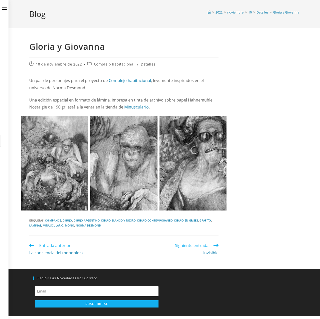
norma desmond (88, 225)
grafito (205, 220)
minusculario (53, 225)
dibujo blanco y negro (118, 220)
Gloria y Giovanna (286, 12)
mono (69, 225)
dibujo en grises (186, 220)
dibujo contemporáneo (155, 220)
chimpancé (53, 220)
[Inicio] (209, 12)
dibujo (67, 220)
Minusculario (136, 107)
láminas (35, 225)
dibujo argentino (87, 220)
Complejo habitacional (114, 64)
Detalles (148, 64)
